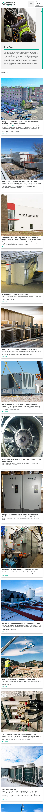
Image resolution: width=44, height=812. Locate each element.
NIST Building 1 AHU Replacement (15, 294)
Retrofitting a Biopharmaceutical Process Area (19, 181)
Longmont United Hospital (8, 125)
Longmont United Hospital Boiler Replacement (20, 515)
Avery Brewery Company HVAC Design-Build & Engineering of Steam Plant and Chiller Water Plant (21, 239)
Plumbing (38, 3)
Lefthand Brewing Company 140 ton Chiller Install (21, 623)
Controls (38, 5)
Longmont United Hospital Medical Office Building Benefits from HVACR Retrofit (21, 123)
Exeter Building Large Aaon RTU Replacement (19, 679)
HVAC (37, 1)
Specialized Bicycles (9, 789)
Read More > (5, 133)
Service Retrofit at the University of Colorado (19, 734)
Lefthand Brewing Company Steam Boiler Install (20, 570)
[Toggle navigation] (31, 4)
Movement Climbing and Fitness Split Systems (19, 349)
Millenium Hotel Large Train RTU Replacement (19, 404)
